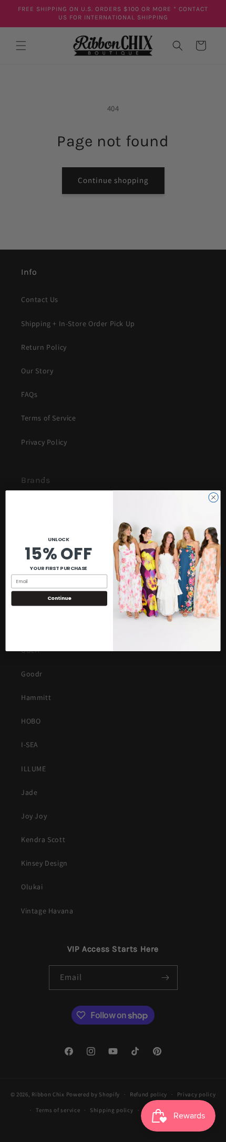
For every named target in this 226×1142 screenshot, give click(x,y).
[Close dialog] (213, 497)
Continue (59, 598)
